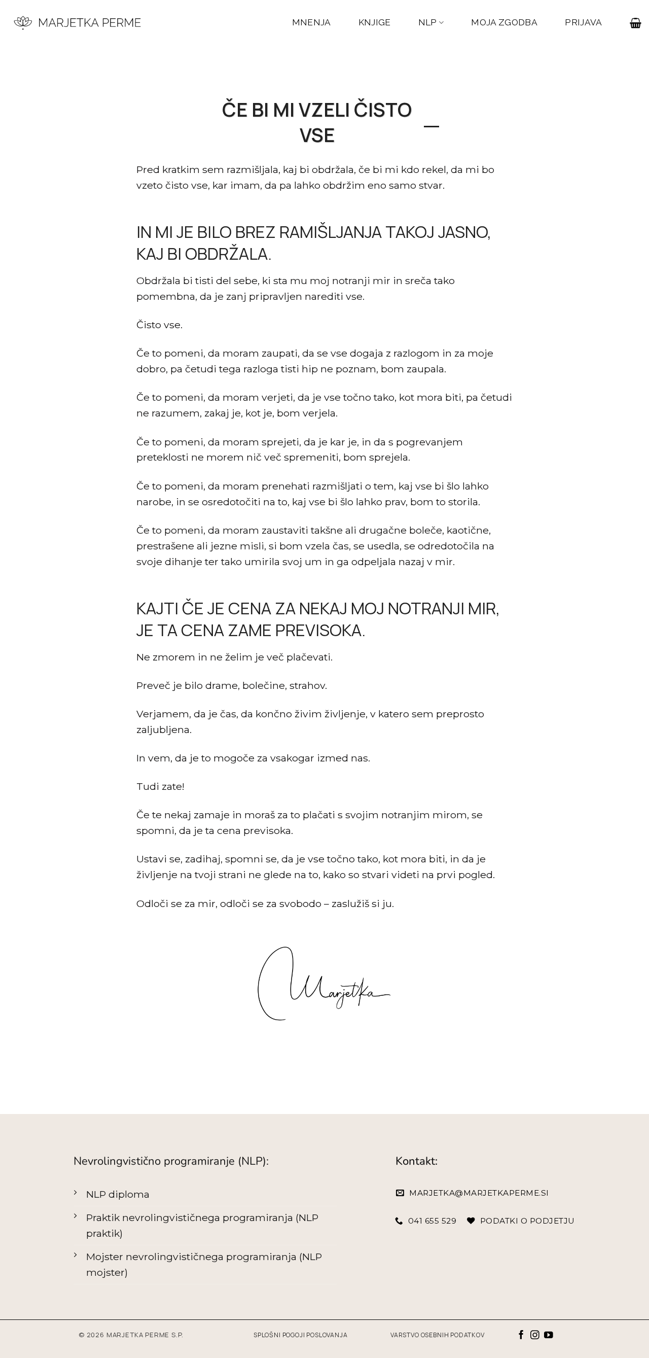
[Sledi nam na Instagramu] (534, 1336)
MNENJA (311, 22)
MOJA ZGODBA (504, 22)
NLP (427, 22)
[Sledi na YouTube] (548, 1336)
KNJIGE (374, 22)
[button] (635, 23)
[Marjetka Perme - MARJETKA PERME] (78, 23)
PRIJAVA (583, 22)
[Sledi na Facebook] (521, 1336)
